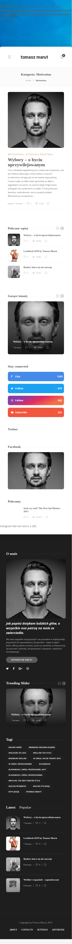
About (13, 930)
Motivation (16, 154)
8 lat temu (28, 865)
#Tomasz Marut (33, 791)
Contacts (27, 930)
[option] (36, 256)
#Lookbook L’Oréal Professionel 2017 (27, 769)
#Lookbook (44, 764)
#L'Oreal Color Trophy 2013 (47, 758)
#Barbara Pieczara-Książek (42, 747)
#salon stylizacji (41, 786)
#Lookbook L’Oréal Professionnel (26, 775)
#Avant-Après (15, 747)
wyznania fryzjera (39, 154)
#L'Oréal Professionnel (20, 764)
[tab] (11, 807)
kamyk (10, 203)
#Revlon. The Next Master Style (24, 780)
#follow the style (42, 753)
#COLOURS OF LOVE (17, 753)
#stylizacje (14, 791)
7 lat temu (18, 203)
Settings (42, 930)
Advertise (58, 930)
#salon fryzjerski (17, 786)
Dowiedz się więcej (21, 660)
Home (28, 80)
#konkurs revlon (17, 758)
